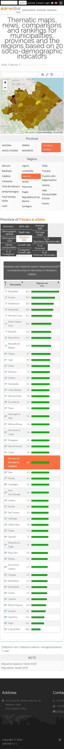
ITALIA (4, 64)
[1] (59, 266)
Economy (41, 10)
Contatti (40, 2)
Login (47, 2)
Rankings (51, 10)
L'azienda (30, 2)
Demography (28, 10)
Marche (14, 64)
